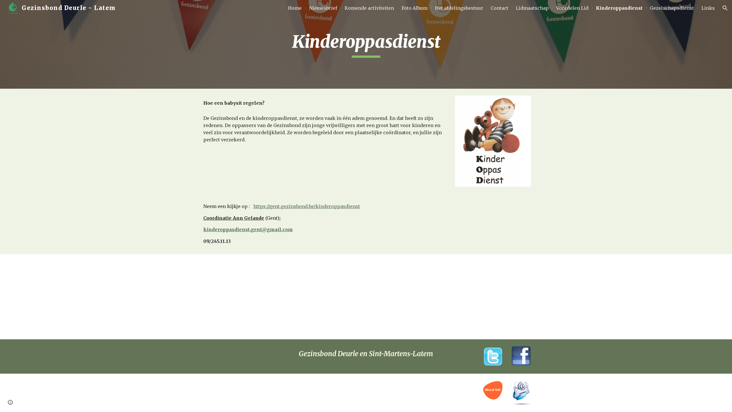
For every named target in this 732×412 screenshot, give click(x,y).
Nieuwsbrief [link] (323, 8)
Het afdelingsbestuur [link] (459, 8)
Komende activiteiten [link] (369, 8)
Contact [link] (499, 8)
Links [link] (708, 8)
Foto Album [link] (414, 8)
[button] (725, 8)
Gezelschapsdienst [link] (672, 8)
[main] (366, 44)
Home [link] (295, 8)
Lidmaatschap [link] (532, 8)
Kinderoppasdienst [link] (619, 8)
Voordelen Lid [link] (572, 8)
